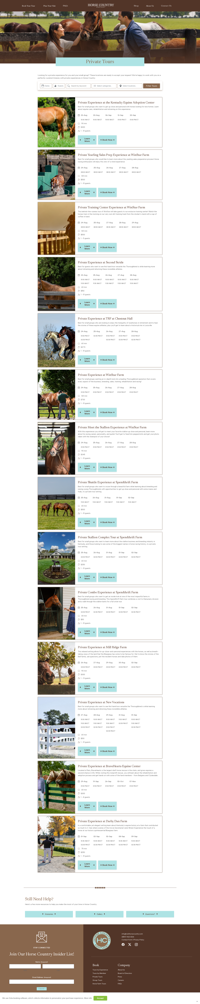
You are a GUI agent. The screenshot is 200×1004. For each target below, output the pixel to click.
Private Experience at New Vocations (101, 702)
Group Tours (97, 980)
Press (120, 977)
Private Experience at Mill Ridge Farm (102, 647)
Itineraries (49, 914)
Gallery (99, 914)
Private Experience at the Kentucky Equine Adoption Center (116, 102)
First (25, 970)
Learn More (87, 139)
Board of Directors (125, 973)
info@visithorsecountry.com (132, 934)
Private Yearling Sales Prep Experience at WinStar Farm (113, 155)
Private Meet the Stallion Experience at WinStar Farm (112, 427)
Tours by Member (99, 973)
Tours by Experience (100, 970)
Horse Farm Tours (99, 984)
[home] (101, 5)
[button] (29, 6)
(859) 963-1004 (128, 937)
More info (88, 998)
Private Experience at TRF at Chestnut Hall (105, 318)
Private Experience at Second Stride (100, 262)
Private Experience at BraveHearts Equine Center (109, 766)
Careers (121, 980)
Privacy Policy (139, 940)
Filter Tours (151, 86)
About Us (121, 970)
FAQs (120, 984)
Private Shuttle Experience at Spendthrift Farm (108, 482)
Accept (100, 998)
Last (58, 970)
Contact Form (127, 940)
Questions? (150, 914)
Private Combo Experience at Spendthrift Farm (108, 592)
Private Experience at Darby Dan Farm (102, 821)
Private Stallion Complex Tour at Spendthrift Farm (110, 537)
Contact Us (166, 6)
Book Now (107, 140)
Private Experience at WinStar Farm (101, 375)
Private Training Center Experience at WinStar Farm (111, 207)
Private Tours (98, 977)
